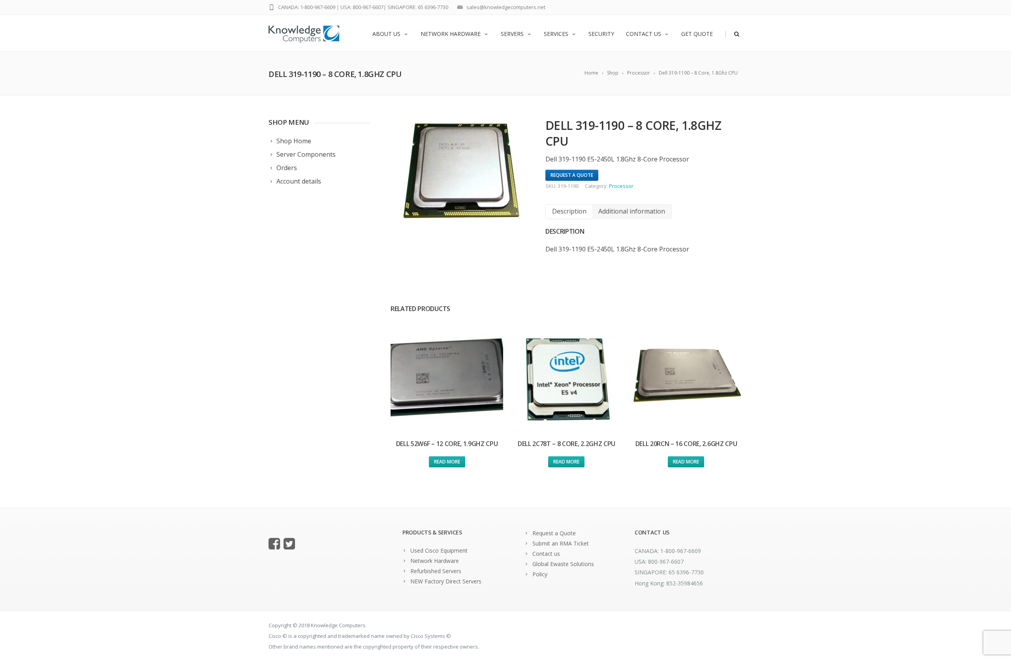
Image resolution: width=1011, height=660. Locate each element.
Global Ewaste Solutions (563, 564)
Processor (621, 185)
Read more (447, 461)
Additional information (631, 211)
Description (569, 211)
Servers (512, 34)
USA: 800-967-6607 (361, 7)
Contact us (643, 34)
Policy (539, 574)
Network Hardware (451, 34)
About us (386, 34)
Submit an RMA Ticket (560, 543)
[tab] (569, 211)
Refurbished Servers (435, 571)
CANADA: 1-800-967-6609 (306, 7)
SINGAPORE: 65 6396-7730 (417, 7)
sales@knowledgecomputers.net (505, 7)
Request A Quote (572, 175)
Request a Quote (554, 533)
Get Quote (697, 34)
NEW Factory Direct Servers (445, 581)
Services (556, 34)
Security (601, 34)
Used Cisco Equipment (439, 550)
